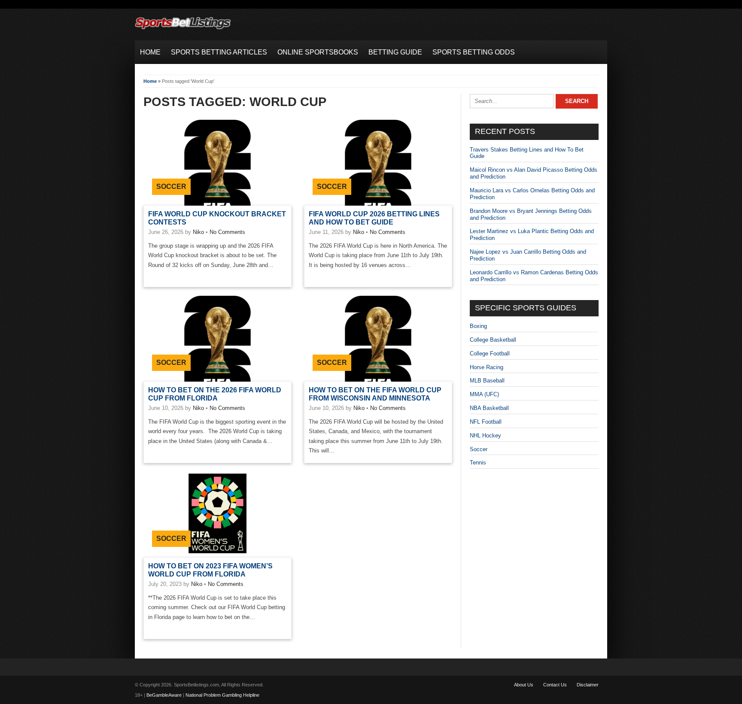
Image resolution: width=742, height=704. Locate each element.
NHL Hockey (485, 435)
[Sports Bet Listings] (183, 29)
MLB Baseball (487, 380)
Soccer (171, 186)
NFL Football (486, 422)
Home (150, 81)
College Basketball (493, 340)
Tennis (478, 462)
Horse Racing (486, 367)
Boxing (478, 326)
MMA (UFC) (484, 394)
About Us (523, 684)
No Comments (227, 232)
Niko (198, 232)
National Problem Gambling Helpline (222, 695)
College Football (490, 353)
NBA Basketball (489, 408)
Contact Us (555, 684)
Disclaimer (588, 684)
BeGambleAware (164, 695)
